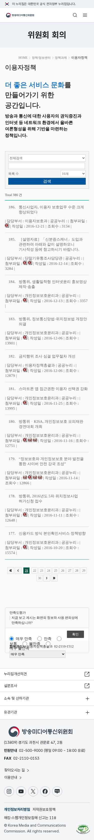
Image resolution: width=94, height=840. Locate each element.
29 (83, 570)
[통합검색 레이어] (75, 15)
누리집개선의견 (15, 674)
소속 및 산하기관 (16, 698)
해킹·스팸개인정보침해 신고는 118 (30, 818)
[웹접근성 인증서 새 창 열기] (83, 827)
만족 (47, 639)
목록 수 (13, 174)
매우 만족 (24, 639)
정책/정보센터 (41, 57)
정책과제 (61, 57)
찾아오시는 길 (15, 770)
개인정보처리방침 (17, 809)
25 (55, 570)
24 (48, 570)
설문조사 (10, 686)
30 (39, 578)
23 (41, 570)
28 (76, 570)
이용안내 (11, 777)
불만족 (34, 644)
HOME (23, 57)
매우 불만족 (19, 648)
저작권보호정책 (44, 809)
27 (69, 570)
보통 (13, 644)
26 (62, 570)
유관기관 (10, 712)
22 (34, 570)
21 (26, 570)
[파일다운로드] (7, 226)
